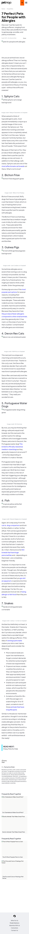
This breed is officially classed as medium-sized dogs (12, 446)
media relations (14, 923)
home (3, 8)
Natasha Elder (13, 38)
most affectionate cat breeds (13, 166)
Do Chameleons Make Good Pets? (12, 812)
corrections (14, 928)
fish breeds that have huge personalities (13, 552)
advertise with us (14, 925)
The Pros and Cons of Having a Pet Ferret (12, 877)
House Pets (10, 8)
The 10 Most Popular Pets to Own (12, 857)
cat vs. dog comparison (11, 525)
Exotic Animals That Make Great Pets (13, 832)
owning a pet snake (14, 641)
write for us (14, 920)
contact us (14, 930)
